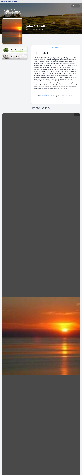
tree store (69, 96)
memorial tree (44, 96)
